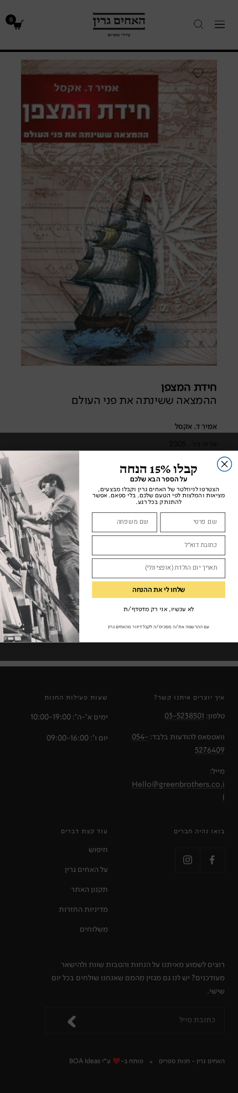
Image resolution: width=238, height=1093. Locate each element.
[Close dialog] (225, 464)
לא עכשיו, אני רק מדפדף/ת (158, 609)
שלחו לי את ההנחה (158, 589)
